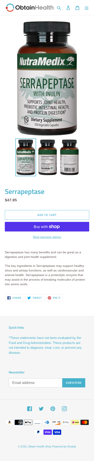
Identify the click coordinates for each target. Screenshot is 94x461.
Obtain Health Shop (39, 446)
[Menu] (86, 7)
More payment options (47, 237)
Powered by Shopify (64, 446)
